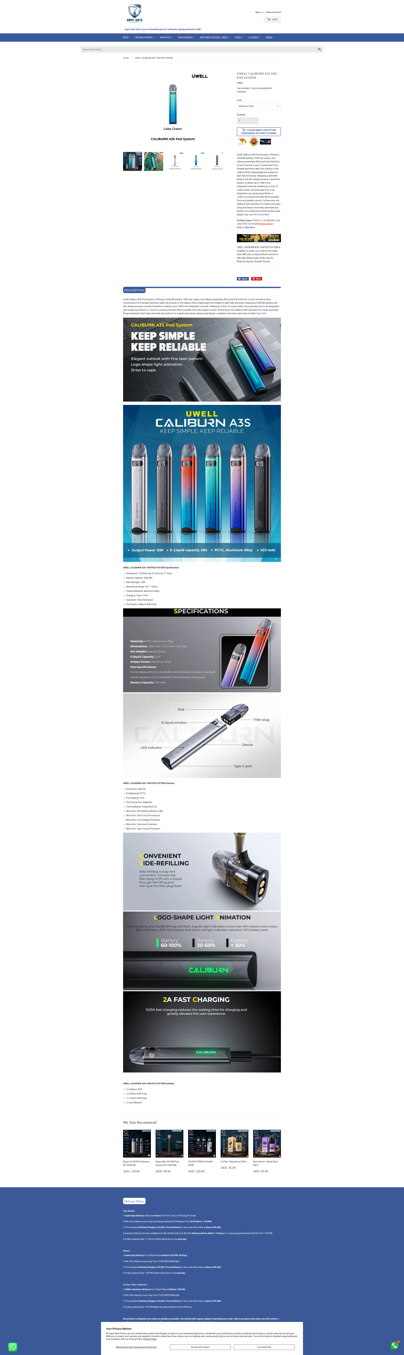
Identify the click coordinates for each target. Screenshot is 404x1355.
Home (126, 58)
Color (239, 100)
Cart (275, 19)
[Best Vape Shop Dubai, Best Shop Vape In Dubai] (259, 241)
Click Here (249, 227)
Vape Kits (165, 37)
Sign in (258, 12)
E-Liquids (253, 37)
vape (257, 251)
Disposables (185, 37)
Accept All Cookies (200, 1347)
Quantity (241, 114)
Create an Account (273, 12)
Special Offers (144, 37)
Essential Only (264, 1347)
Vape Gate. (261, 313)
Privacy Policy (150, 1339)
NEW (125, 37)
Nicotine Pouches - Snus (214, 37)
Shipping (254, 88)
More (269, 37)
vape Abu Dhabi (256, 214)
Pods (238, 37)
